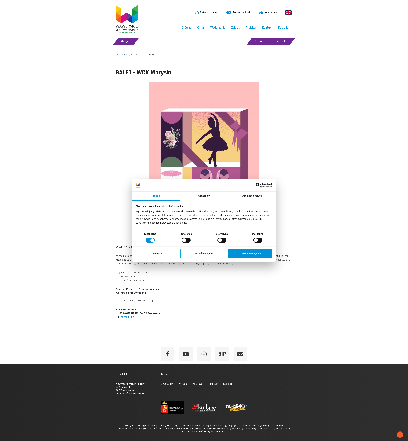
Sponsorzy (167, 384)
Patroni (183, 384)
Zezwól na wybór (204, 253)
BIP (222, 353)
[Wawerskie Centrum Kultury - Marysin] (127, 19)
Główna (187, 28)
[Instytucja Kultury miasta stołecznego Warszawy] (172, 410)
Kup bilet (284, 28)
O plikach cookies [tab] (252, 195)
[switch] (186, 240)
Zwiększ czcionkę (206, 12)
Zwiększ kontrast (241, 12)
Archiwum (198, 384)
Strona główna (264, 41)
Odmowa (158, 253)
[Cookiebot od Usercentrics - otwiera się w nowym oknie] (258, 185)
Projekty (251, 28)
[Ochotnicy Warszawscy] (236, 410)
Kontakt (267, 28)
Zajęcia (235, 28)
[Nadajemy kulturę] (204, 410)
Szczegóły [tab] (204, 195)
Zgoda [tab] (156, 195)
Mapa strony (271, 12)
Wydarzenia (217, 28)
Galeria (213, 384)
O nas (200, 28)
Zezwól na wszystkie (249, 253)
